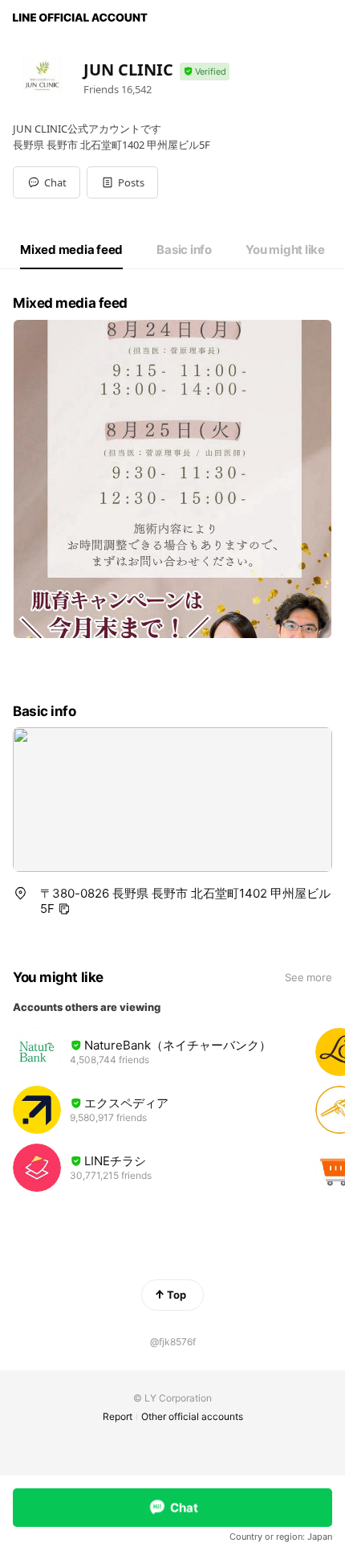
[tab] (71, 250)
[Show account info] (204, 72)
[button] (122, 182)
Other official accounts (192, 1416)
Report (117, 1416)
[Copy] (64, 909)
